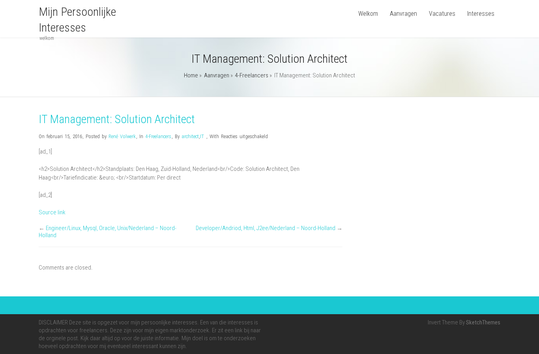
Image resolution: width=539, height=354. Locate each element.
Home (191, 75)
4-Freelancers (251, 75)
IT (202, 136)
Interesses (480, 13)
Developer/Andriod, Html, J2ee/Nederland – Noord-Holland (265, 228)
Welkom (368, 13)
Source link (52, 212)
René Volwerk (122, 136)
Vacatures (442, 13)
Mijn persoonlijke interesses (77, 19)
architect (190, 136)
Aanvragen (403, 13)
